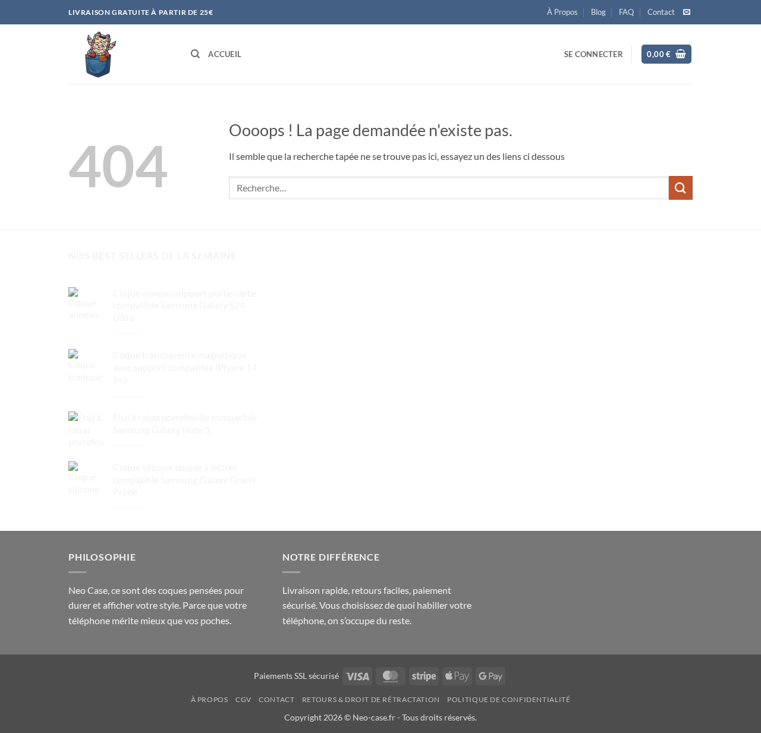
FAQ (626, 12)
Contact (661, 12)
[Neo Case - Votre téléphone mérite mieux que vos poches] (120, 54)
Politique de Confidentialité (508, 699)
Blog (598, 12)
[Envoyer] (681, 187)
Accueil (224, 54)
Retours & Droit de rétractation (371, 699)
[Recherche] (195, 54)
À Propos (562, 12)
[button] (593, 54)
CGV (243, 699)
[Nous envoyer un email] (686, 12)
